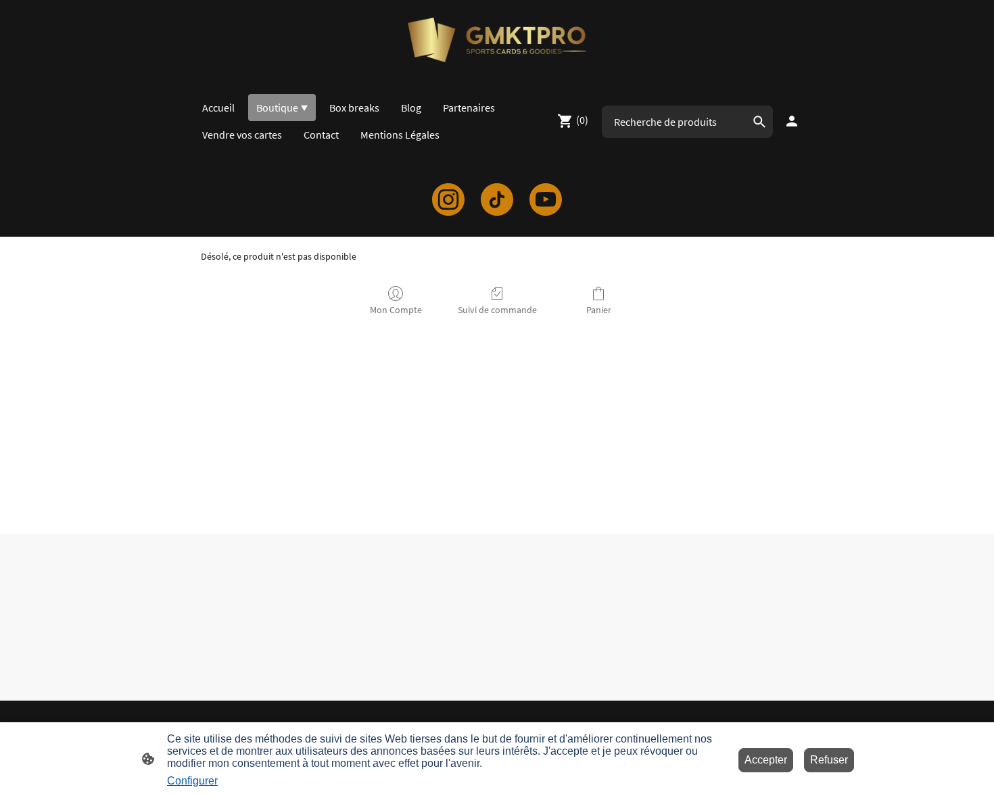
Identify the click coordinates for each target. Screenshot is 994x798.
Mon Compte (396, 310)
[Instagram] (448, 199)
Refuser (829, 760)
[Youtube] (545, 199)
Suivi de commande (497, 310)
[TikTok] (497, 199)
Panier (598, 310)
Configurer (192, 781)
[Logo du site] (496, 40)
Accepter (765, 760)
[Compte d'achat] (792, 121)
